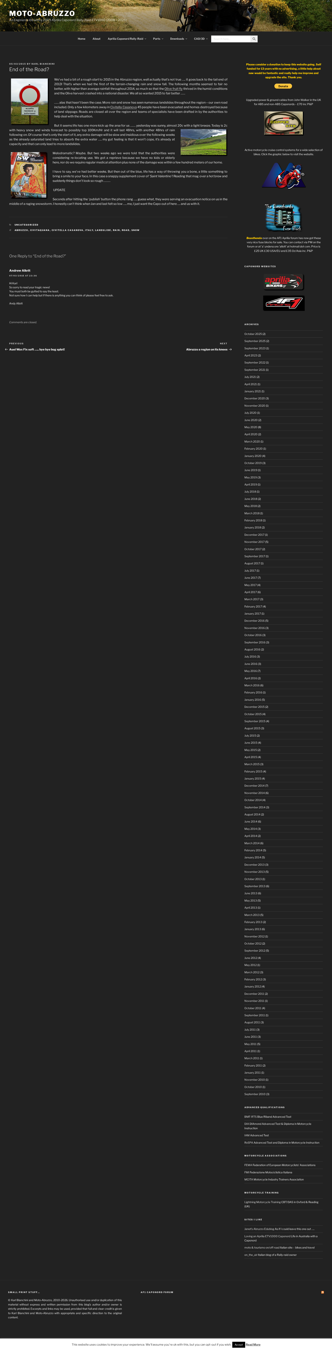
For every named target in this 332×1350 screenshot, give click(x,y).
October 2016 (253, 635)
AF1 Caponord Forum (157, 1292)
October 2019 (253, 463)
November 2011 (254, 1000)
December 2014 (254, 785)
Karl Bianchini (43, 64)
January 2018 (252, 527)
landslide (103, 230)
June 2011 (250, 1036)
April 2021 (250, 384)
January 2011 (252, 1072)
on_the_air (250, 1254)
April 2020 (250, 434)
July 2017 (250, 570)
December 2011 (254, 993)
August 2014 (252, 814)
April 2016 (250, 678)
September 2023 (255, 348)
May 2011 (250, 1044)
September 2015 (254, 721)
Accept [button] (239, 1344)
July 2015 (250, 735)
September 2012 (254, 950)
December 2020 (254, 398)
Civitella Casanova (123, 107)
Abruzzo (21, 230)
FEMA (248, 1165)
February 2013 (253, 922)
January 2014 (252, 857)
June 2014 (250, 821)
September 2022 (254, 362)
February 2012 (253, 979)
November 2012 (254, 936)
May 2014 (250, 828)
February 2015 (253, 771)
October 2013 (253, 879)
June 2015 (250, 742)
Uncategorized (27, 224)
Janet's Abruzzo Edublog (259, 1228)
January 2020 (252, 455)
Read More (253, 1344)
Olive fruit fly (173, 89)
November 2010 (254, 1079)
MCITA (248, 1179)
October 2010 (253, 1087)
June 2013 (250, 893)
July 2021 (250, 376)
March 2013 (252, 914)
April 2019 (250, 484)
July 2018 (250, 491)
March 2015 (252, 764)
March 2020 (252, 441)
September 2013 (254, 886)
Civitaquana (40, 230)
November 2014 (254, 793)
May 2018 (250, 506)
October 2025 (253, 333)
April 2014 (250, 835)
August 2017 (252, 563)
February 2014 (253, 850)
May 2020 (250, 427)
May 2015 (250, 750)
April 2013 (250, 907)
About (96, 38)
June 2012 (250, 957)
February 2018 (253, 520)
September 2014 (254, 807)
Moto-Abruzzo (42, 13)
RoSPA (248, 1142)
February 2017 (253, 606)
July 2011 (250, 1029)
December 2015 (254, 706)
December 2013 (254, 864)
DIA (246, 1123)
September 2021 (254, 369)
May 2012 (250, 965)
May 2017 (250, 585)
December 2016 (254, 620)
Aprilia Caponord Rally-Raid (125, 38)
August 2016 (252, 649)
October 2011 (252, 1008)
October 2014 (253, 800)
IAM (247, 1135)
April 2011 (250, 1051)
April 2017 (250, 592)
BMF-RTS (250, 1116)
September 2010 (255, 1094)
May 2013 (250, 900)
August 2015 (252, 728)
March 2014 (252, 843)
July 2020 (250, 412)
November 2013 (254, 871)
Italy (89, 230)
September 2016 (254, 642)
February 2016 (253, 692)
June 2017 (250, 577)
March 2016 (252, 685)
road (126, 230)
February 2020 (253, 448)
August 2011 (252, 1022)
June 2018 (250, 498)
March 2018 (252, 513)
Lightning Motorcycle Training (262, 1202)
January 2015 (252, 778)
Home (81, 38)
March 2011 (251, 1058)
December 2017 (254, 534)
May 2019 (250, 477)
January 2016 (252, 699)
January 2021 (252, 391)
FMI (246, 1172)
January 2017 (252, 613)
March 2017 (251, 599)
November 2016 (254, 628)
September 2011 (254, 1015)
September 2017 (254, 556)
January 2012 (252, 986)
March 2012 (251, 972)
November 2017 (254, 541)
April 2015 (250, 757)
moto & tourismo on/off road (261, 1247)
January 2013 (252, 929)
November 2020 (254, 405)
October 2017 (252, 549)
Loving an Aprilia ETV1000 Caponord (267, 1236)
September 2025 (255, 341)
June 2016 (250, 663)
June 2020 (251, 420)
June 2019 (250, 470)
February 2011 (253, 1065)
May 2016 (250, 671)
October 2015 (253, 714)
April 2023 (250, 355)
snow (135, 230)
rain (116, 230)
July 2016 (250, 656)
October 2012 (252, 943)
